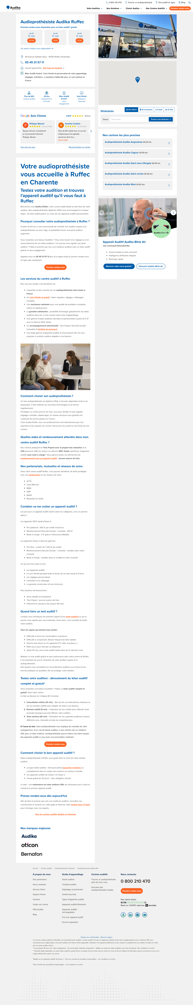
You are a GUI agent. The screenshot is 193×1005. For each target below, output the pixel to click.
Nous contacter (39, 884)
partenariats (34, 474)
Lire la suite (63, 140)
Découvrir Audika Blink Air (151, 266)
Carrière (36, 899)
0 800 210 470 (135, 881)
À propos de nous (42, 874)
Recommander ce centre (79, 147)
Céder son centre (40, 904)
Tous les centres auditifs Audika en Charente (55, 814)
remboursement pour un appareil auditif (39, 458)
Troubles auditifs (69, 884)
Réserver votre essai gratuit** (119, 266)
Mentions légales (106, 937)
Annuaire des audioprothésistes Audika (102, 888)
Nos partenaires (40, 879)
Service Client (39, 889)
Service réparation (70, 922)
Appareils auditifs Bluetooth (74, 904)
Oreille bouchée (69, 894)
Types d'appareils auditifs (73, 899)
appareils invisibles (72, 767)
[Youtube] (144, 915)
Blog (35, 914)
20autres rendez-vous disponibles (36, 48)
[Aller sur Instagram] (137, 915)
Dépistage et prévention (72, 889)
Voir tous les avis (28, 147)
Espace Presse (39, 894)
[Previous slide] (19, 131)
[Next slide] (91, 131)
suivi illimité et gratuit (40, 297)
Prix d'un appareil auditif (72, 917)
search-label (190, 3)
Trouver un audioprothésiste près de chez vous (103, 881)
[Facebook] (123, 915)
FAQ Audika (38, 909)
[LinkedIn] (130, 915)
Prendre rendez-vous (180, 8)
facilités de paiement (47, 329)
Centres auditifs (99, 874)
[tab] (94, 8)
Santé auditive (68, 879)
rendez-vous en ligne (80, 804)
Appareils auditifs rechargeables (69, 911)
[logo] (13, 8)
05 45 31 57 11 (34, 62)
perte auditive (72, 616)
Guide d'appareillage (72, 874)
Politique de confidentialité (90, 937)
